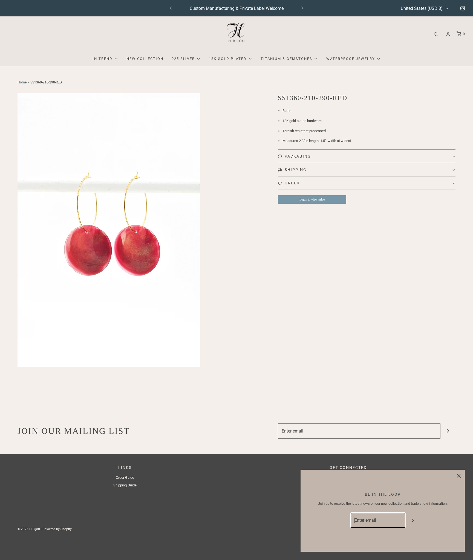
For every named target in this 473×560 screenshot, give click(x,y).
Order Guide (125, 477)
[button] (366, 156)
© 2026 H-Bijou (29, 529)
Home (22, 82)
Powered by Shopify (57, 529)
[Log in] (448, 34)
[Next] (302, 8)
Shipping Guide (125, 485)
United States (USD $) (422, 8)
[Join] (447, 431)
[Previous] (171, 8)
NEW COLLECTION (144, 59)
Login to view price (312, 199)
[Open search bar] (436, 34)
